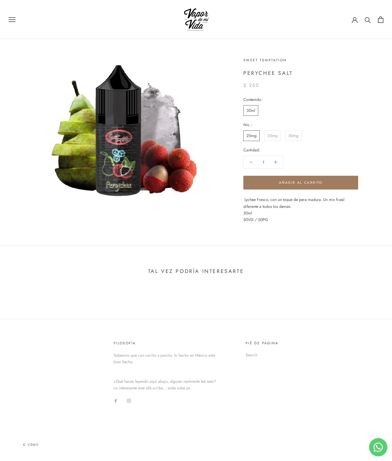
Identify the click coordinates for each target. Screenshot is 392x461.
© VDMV (31, 444)
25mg (252, 135)
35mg (272, 135)
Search (251, 355)
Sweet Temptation (264, 60)
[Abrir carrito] (380, 19)
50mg (293, 135)
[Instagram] (129, 400)
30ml (251, 110)
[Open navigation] (12, 19)
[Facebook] (116, 400)
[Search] (368, 20)
